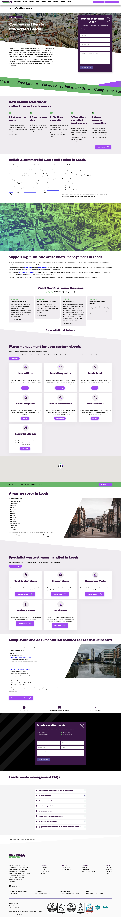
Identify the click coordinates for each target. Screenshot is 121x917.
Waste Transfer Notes (30, 192)
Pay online (109, 871)
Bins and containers (46, 871)
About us (84, 867)
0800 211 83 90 (100, 2)
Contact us (109, 867)
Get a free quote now (86, 67)
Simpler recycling (66, 869)
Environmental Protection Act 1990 (20, 669)
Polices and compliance (88, 871)
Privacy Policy (12, 905)
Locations (43, 873)
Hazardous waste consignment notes (21, 657)
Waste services (66, 867)
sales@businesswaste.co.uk (42, 893)
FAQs (107, 873)
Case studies (85, 869)
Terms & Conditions (14, 907)
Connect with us (15, 886)
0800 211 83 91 (115, 2)
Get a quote (109, 869)
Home (11, 8)
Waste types (44, 867)
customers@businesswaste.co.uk (69, 893)
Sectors (43, 869)
